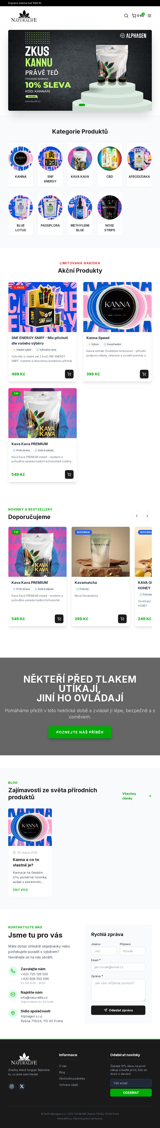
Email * (96, 960)
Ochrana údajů (68, 1084)
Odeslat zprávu (121, 1010)
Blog (62, 1072)
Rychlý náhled (42, 310)
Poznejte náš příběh (80, 732)
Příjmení (125, 944)
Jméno (95, 944)
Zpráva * (97, 976)
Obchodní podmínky (72, 1078)
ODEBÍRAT (131, 1093)
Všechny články (129, 796)
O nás (63, 1066)
